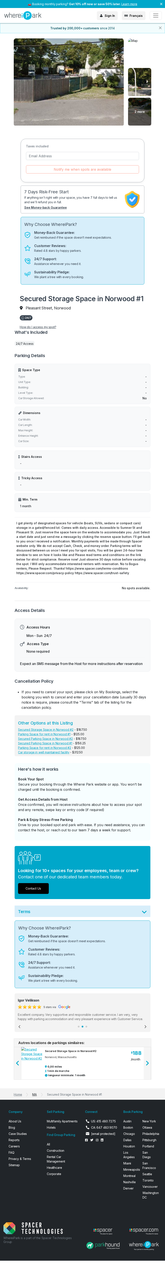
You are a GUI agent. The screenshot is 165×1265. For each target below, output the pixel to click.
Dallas (127, 1140)
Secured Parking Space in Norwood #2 (45, 738)
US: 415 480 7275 (103, 1121)
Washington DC (149, 1195)
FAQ (11, 1152)
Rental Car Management (56, 1159)
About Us (15, 1121)
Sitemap (14, 1165)
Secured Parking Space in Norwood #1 (45, 743)
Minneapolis (130, 1169)
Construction (55, 1150)
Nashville (129, 1182)
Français (136, 15)
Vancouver (149, 1186)
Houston (129, 1146)
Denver (128, 1188)
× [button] (161, 3)
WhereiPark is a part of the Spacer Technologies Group (37, 1240)
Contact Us (33, 888)
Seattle (147, 1174)
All (48, 1144)
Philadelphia (149, 1134)
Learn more (129, 4)
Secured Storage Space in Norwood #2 (45, 729)
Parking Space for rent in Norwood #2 (44, 748)
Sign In (110, 15)
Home (18, 1094)
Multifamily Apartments (62, 1121)
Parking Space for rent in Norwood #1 (44, 734)
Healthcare (54, 1167)
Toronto (148, 1180)
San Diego (146, 1155)
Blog (12, 1127)
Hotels (51, 1127)
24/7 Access (24, 343)
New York (149, 1121)
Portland (148, 1146)
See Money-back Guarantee (45, 207)
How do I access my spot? (38, 327)
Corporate (54, 1174)
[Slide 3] (86, 1027)
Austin (127, 1121)
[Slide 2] (82, 1027)
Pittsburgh (149, 1140)
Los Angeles (129, 1155)
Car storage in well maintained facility (43, 752)
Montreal (129, 1176)
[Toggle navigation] (156, 15)
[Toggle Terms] (144, 913)
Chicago (129, 1134)
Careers (14, 1146)
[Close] (160, 27)
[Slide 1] (78, 1027)
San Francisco (149, 1165)
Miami (127, 1163)
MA (34, 1094)
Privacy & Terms (20, 1159)
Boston (128, 1127)
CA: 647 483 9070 (104, 1127)
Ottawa (147, 1127)
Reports (14, 1140)
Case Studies (18, 1134)
